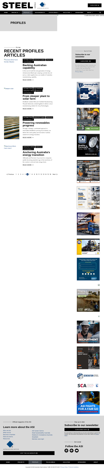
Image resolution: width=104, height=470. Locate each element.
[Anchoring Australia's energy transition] (11, 156)
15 (48, 174)
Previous (11, 174)
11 (39, 174)
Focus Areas (53, 12)
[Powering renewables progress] (11, 127)
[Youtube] (77, 450)
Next (54, 174)
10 (36, 174)
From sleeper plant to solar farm (36, 97)
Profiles (26, 12)
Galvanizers (38, 88)
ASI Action (66, 12)
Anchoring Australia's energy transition (36, 153)
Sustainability (40, 12)
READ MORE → (28, 80)
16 (50, 174)
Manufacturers (39, 60)
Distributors (27, 60)
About (89, 12)
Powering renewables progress (36, 124)
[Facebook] (71, 450)
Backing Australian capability (35, 66)
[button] (100, 12)
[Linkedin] (66, 450)
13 (43, 174)
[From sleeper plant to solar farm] (11, 99)
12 (41, 174)
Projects (15, 12)
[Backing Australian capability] (11, 70)
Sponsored (79, 12)
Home (6, 12)
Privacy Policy (79, 72)
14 (46, 174)
